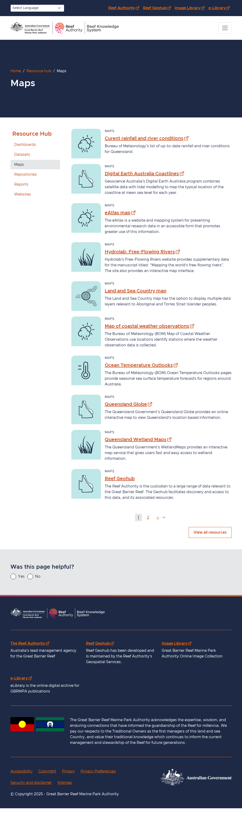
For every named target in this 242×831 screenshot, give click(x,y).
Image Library (191, 8)
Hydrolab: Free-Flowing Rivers (142, 251)
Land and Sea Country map (135, 291)
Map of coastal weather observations (149, 326)
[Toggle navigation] (225, 28)
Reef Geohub (158, 8)
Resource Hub (32, 134)
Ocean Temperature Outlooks (141, 365)
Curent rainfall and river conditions (147, 138)
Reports (21, 184)
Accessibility (21, 771)
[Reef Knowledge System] (64, 28)
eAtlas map (120, 212)
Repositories (25, 174)
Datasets (22, 154)
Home (15, 71)
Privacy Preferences (98, 771)
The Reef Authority (29, 643)
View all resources (210, 532)
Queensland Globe (128, 404)
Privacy (68, 771)
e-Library (220, 8)
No (37, 576)
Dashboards (25, 145)
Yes (21, 576)
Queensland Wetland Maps (138, 439)
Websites (22, 194)
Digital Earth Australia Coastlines (144, 173)
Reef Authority (124, 8)
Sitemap (64, 783)
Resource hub (38, 71)
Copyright (47, 771)
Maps (19, 164)
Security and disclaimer (31, 783)
